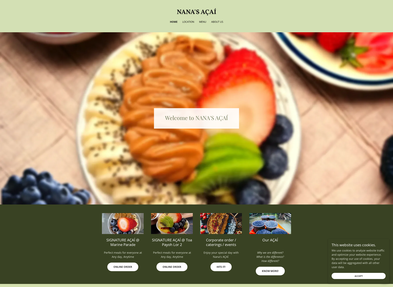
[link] (196, 13)
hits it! (221, 267)
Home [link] (173, 22)
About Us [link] (217, 22)
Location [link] (188, 22)
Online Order (122, 267)
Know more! (270, 271)
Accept (359, 276)
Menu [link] (202, 22)
